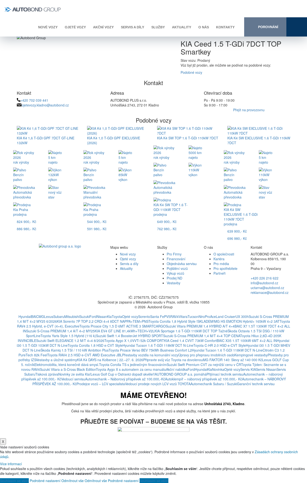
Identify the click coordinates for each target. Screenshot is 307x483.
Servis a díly (132, 27)
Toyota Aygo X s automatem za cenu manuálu (131, 369)
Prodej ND (174, 278)
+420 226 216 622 (264, 278)
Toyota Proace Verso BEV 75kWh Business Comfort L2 (150, 350)
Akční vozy (103, 27)
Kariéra (218, 258)
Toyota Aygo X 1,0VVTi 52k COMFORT (134, 340)
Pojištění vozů (177, 268)
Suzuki (84, 316)
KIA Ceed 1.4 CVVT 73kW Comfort (190, 340)
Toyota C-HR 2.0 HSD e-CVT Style (219, 345)
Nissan (102, 316)
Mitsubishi (71, 316)
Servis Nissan (266, 369)
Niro (202, 316)
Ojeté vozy (75, 27)
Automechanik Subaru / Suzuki (213, 383)
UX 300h (242, 316)
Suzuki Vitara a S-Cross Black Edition (68, 369)
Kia (109, 316)
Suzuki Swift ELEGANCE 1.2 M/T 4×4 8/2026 (70, 340)
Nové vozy (48, 27)
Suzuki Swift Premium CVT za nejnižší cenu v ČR (204, 364)
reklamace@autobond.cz (270, 292)
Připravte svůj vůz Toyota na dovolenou (173, 359)
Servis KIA (248, 369)
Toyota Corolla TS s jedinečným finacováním (133, 364)
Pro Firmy (174, 254)
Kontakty (225, 27)
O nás (203, 27)
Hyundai (24, 316)
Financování (176, 258)
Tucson (193, 316)
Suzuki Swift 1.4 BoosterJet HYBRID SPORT (129, 335)
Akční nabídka (177, 369)
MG (41, 316)
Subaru (58, 316)
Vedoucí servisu (73, 379)
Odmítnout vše (72, 480)
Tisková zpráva (46, 374)
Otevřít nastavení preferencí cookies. (153, 311)
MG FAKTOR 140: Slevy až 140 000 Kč (232, 359)
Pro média (221, 263)
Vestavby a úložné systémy (56, 359)
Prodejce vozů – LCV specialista (101, 383)
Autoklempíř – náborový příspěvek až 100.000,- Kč (203, 379)
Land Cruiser (226, 316)
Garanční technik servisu (256, 383)
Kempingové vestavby (251, 355)
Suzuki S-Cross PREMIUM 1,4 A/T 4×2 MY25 (60, 330)
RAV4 (174, 316)
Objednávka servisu (182, 263)
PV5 (167, 316)
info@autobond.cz (264, 282)
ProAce (210, 316)
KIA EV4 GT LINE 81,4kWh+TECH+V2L (124, 330)
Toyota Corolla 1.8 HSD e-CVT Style (95, 345)
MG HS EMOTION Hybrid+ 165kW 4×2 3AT (247, 321)
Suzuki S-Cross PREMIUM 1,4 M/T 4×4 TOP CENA (201, 335)
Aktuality (181, 27)
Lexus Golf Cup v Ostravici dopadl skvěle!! (123, 374)
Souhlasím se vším (14, 480)
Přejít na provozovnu (249, 109)
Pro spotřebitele (225, 268)
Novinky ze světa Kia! (74, 374)
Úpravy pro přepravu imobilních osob (206, 355)
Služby (158, 27)
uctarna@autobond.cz (267, 287)
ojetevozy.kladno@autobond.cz (45, 105)
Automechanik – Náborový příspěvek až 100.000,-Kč (125, 379)
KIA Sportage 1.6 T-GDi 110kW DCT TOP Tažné (191, 330)
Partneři (219, 273)
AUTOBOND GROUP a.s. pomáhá (181, 374)
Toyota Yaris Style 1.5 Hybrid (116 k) (68, 335)
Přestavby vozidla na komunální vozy (150, 355)
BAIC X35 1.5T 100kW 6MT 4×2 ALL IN (247, 340)
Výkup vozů (175, 273)
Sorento (144, 316)
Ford (93, 316)
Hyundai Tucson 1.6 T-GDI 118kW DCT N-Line (158, 345)
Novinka (218, 369)
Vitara (183, 316)
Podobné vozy (191, 72)
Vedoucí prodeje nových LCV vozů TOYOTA (157, 383)
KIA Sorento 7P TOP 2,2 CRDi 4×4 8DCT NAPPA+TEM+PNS (102, 321)
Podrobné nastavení (45, 480)
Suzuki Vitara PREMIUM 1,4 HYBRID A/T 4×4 (200, 326)
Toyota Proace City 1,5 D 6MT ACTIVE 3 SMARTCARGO (122, 326)
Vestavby (173, 282)
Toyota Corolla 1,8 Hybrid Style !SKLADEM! (181, 321)
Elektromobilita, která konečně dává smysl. (66, 364)
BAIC (35, 316)
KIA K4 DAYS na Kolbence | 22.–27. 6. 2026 (110, 359)
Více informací (11, 463)
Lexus (48, 316)
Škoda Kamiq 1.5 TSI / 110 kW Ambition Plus (75, 350)
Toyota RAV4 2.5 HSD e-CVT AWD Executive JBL (84, 355)
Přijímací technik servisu (225, 374)
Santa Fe (157, 316)
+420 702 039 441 (34, 100)
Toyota (117, 316)
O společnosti (223, 254)
